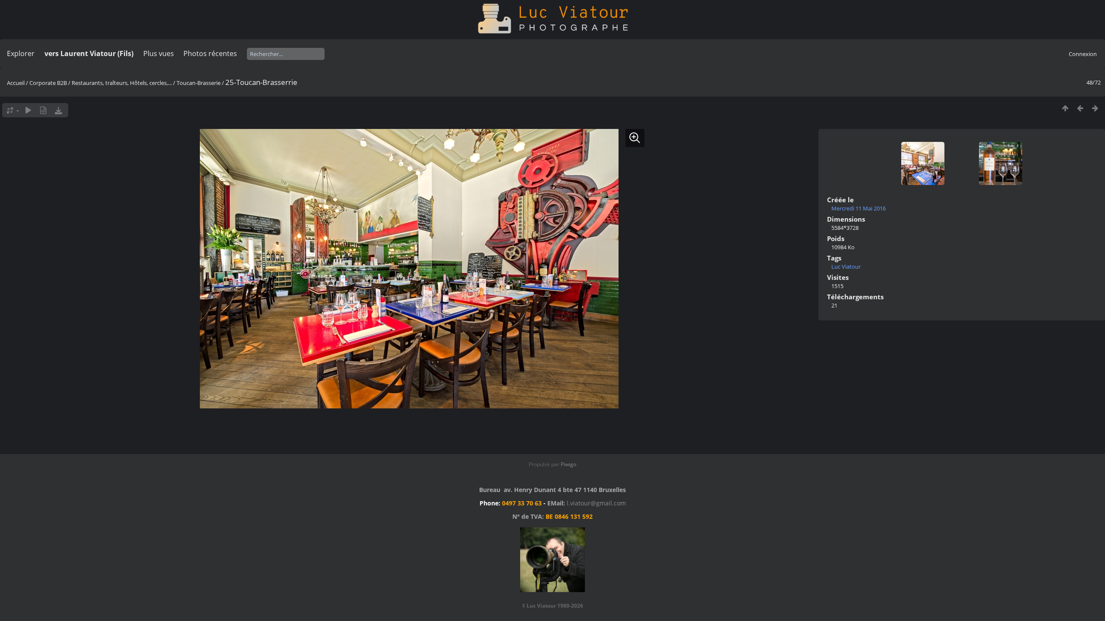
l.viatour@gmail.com (596, 503)
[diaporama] (28, 110)
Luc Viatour (846, 266)
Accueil (16, 83)
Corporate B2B (48, 83)
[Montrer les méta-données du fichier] (43, 110)
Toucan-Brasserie (199, 83)
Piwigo (568, 464)
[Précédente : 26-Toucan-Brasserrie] (1080, 108)
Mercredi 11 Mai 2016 (858, 208)
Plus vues (158, 53)
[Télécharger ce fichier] (58, 110)
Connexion (1083, 54)
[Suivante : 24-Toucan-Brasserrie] (1095, 108)
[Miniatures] (1065, 108)
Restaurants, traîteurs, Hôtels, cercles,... (122, 83)
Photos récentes (210, 53)
